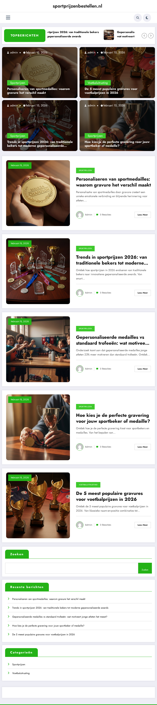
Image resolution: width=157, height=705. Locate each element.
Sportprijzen (17, 83)
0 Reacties (105, 214)
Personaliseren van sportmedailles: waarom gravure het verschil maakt (38, 91)
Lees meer (143, 214)
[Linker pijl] (144, 35)
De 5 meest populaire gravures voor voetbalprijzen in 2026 (111, 91)
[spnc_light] (147, 18)
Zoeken (17, 554)
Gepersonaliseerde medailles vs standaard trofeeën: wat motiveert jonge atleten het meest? (112, 340)
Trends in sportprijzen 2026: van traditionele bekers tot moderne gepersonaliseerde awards (57, 34)
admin (13, 52)
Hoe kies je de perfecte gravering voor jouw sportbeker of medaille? (117, 144)
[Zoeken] (138, 18)
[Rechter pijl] (150, 35)
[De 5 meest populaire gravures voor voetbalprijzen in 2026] (117, 72)
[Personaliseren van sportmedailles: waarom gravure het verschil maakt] (39, 72)
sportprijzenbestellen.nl (77, 6)
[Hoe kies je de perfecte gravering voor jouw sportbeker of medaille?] (117, 125)
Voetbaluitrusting (98, 83)
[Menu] (8, 17)
